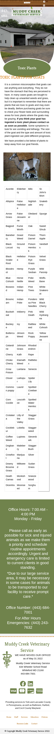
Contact (34, 723)
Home (8, 717)
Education (35, 717)
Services (24, 717)
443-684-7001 (5, 15)
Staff (16, 717)
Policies (45, 717)
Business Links (22, 723)
